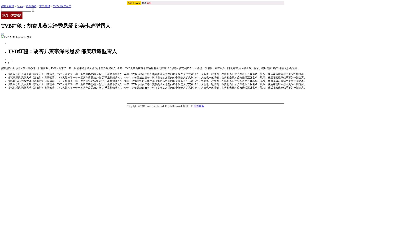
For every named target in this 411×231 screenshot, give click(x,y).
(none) (20, 6)
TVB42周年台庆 (62, 6)
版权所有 (199, 106)
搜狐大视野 (7, 6)
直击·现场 (44, 6)
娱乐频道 (31, 6)
